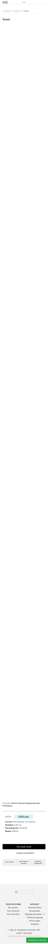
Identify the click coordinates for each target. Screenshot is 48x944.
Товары (16, 11)
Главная (6, 11)
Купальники (34, 911)
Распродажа (7, 806)
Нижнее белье (35, 907)
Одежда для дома (33, 803)
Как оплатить (13, 911)
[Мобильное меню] (5, 2)
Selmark (14, 803)
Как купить (13, 907)
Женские (21, 803)
